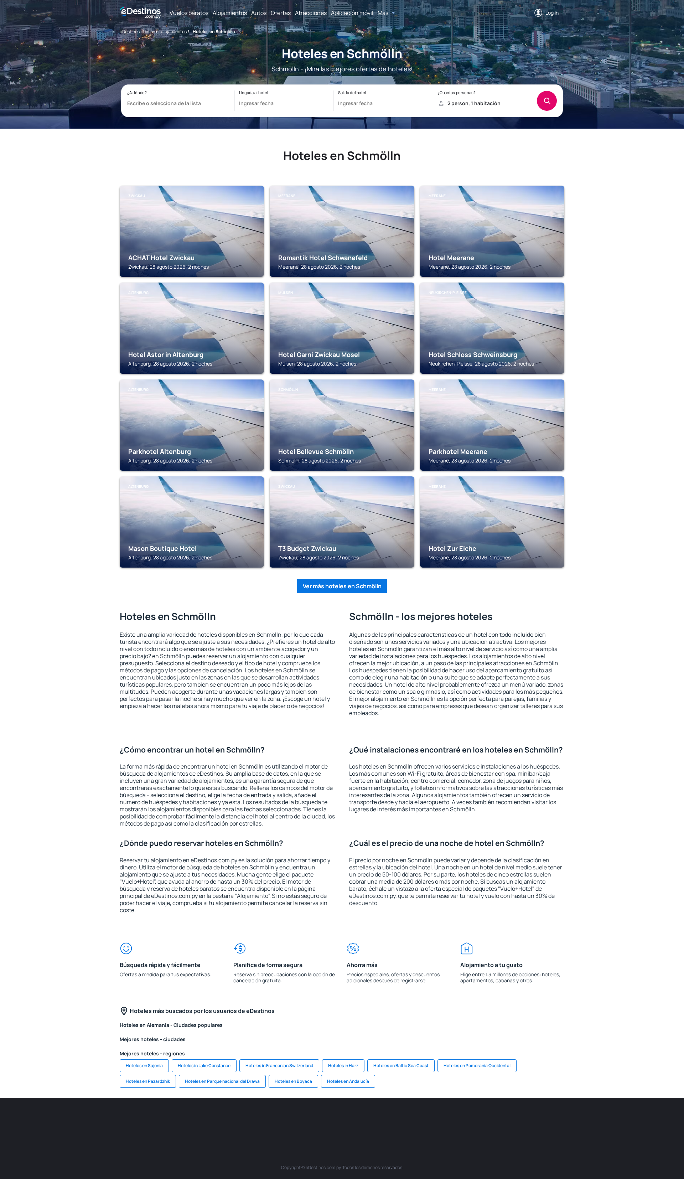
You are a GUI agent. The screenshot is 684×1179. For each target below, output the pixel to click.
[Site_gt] (491, 1119)
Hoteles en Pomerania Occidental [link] (477, 1065)
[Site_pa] (427, 1119)
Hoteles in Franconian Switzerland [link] (279, 1065)
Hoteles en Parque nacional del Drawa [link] (222, 1081)
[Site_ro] (192, 1119)
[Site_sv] (449, 1119)
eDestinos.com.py (137, 32)
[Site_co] (384, 1119)
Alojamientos (230, 13)
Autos (258, 13)
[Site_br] (171, 1119)
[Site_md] (320, 1119)
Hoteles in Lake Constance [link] (204, 1065)
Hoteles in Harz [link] (343, 1065)
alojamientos (174, 32)
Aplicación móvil (352, 13)
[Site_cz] (299, 1119)
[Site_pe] (256, 1119)
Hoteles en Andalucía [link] (348, 1081)
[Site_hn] (513, 1119)
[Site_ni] (470, 1119)
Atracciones (311, 13)
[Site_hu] (363, 1119)
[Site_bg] (213, 1119)
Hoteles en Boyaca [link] (293, 1081)
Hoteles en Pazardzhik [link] (148, 1081)
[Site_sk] (342, 1119)
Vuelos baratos (189, 13)
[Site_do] (406, 1119)
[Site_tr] (278, 1119)
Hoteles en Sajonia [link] (144, 1065)
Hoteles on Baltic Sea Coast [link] (401, 1065)
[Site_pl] (235, 1119)
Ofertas (281, 13)
